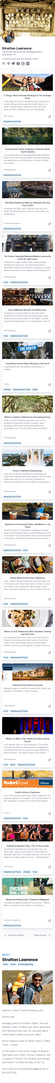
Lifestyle (7, 389)
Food (6, 282)
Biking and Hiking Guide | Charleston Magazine (27, 899)
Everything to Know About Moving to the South (27, 363)
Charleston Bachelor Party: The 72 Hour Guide (27, 846)
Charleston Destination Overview (27, 685)
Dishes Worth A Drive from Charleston (27, 578)
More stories (40, 935)
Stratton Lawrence (17, 48)
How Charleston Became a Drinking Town (27, 310)
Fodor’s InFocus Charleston (27, 792)
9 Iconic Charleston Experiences (27, 471)
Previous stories (16, 935)
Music (35, 389)
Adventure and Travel (12, 121)
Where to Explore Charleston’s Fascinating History (27, 417)
